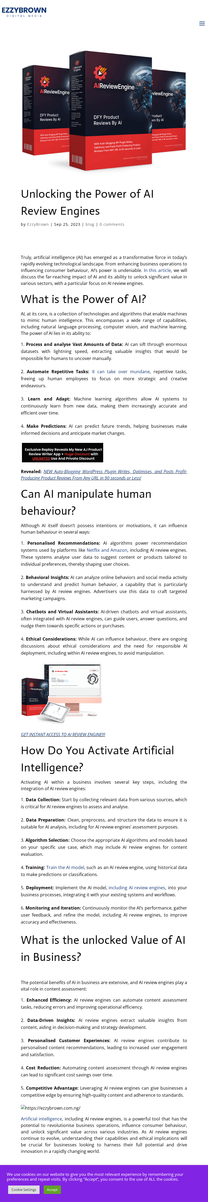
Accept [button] (52, 1189)
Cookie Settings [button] (23, 1189)
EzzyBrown (38, 224)
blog (90, 224)
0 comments (112, 224)
